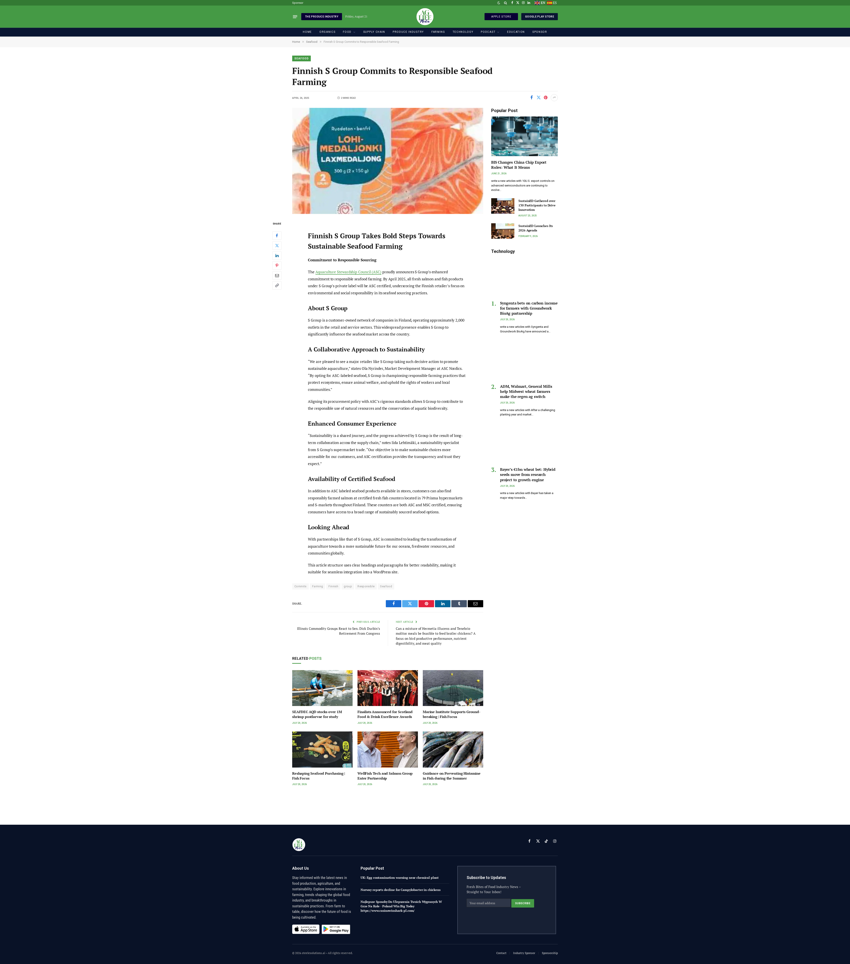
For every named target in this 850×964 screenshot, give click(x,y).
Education (516, 31)
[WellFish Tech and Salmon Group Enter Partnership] (387, 749)
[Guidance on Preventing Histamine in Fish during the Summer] (453, 749)
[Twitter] (277, 245)
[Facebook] (277, 235)
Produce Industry (408, 31)
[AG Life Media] (425, 17)
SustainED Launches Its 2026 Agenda (535, 228)
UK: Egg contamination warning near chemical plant (400, 877)
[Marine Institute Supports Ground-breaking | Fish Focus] (453, 688)
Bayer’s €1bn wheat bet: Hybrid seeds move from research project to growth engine (527, 474)
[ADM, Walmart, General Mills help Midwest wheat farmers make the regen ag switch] (524, 360)
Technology (463, 31)
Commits (300, 586)
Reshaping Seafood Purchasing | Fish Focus (318, 776)
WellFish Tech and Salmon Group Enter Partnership (385, 776)
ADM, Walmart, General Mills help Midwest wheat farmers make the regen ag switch (526, 391)
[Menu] (295, 16)
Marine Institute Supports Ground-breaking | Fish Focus (452, 714)
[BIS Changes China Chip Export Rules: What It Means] (524, 136)
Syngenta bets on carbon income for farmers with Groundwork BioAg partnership (529, 308)
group (348, 586)
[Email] (277, 275)
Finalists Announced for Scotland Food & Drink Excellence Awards (385, 714)
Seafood (301, 58)
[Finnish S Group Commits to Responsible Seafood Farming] (387, 161)
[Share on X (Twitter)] (538, 97)
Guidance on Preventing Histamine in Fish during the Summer (452, 776)
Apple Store (501, 16)
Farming (438, 31)
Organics (327, 31)
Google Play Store (539, 16)
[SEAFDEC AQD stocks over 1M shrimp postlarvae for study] (322, 688)
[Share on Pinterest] (545, 97)
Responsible (366, 586)
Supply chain (374, 31)
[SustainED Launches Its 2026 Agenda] (502, 231)
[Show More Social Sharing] (554, 97)
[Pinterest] (277, 265)
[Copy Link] (277, 285)
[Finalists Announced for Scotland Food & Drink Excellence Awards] (387, 688)
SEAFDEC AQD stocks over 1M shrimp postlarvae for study (317, 714)
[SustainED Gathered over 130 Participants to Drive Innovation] (502, 206)
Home (307, 31)
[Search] (505, 3)
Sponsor (297, 2)
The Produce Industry (321, 16)
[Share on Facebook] (531, 97)
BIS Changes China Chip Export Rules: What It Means (519, 165)
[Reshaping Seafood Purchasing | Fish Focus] (322, 749)
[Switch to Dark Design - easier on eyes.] (498, 2)
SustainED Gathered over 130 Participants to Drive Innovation (537, 205)
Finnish (333, 586)
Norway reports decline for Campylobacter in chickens (400, 890)
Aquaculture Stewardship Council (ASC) (348, 271)
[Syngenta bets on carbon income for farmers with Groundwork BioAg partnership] (524, 277)
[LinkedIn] (277, 255)
